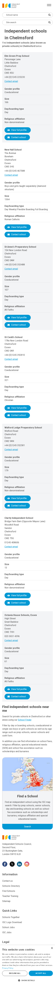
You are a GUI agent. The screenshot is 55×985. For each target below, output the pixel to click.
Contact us (7, 881)
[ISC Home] (11, 5)
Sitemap (6, 901)
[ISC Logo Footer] (27, 837)
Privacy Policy (7, 968)
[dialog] (27, 965)
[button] (27, 980)
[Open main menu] (49, 5)
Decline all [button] (14, 973)
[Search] (49, 22)
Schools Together (11, 917)
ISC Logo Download (12, 922)
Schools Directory (11, 886)
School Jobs (8, 927)
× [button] (52, 948)
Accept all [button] (41, 973)
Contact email (11, 81)
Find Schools (8, 891)
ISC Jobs (6, 932)
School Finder (24, 720)
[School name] (49, 15)
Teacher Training (10, 896)
